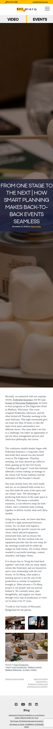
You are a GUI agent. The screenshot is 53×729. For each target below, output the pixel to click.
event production (19, 667)
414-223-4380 (12, 2)
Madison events (34, 667)
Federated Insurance (23, 399)
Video (13, 20)
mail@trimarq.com (40, 2)
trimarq (34, 670)
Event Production (21, 665)
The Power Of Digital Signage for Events (26, 721)
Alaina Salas (36, 227)
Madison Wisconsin (13, 670)
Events (40, 20)
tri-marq (26, 670)
